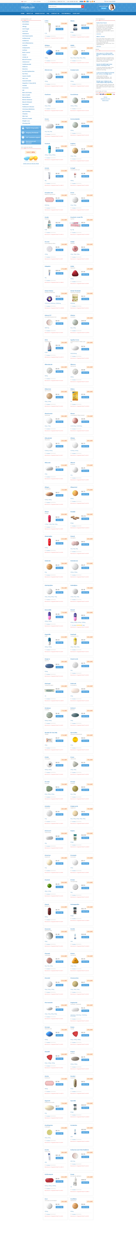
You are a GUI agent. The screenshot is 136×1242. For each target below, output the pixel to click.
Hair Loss (25, 78)
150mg (72, 1064)
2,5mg (50, 524)
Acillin (46, 636)
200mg (75, 105)
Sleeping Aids (26, 123)
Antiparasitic (26, 47)
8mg (51, 131)
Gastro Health (26, 76)
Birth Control (26, 52)
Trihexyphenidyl (73, 881)
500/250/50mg (73, 353)
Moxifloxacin (47, 1077)
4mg (48, 131)
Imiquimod (72, 390)
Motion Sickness (27, 99)
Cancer (24, 54)
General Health (26, 80)
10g (73, 229)
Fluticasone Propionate (75, 292)
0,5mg (71, 1088)
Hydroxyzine (73, 955)
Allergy (24, 26)
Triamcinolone (48, 832)
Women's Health (27, 118)
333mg (72, 81)
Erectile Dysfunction (28, 71)
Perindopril (47, 120)
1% (45, 696)
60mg (46, 794)
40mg (46, 891)
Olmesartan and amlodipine (51, 1200)
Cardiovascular (26, 64)
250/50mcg (52, 303)
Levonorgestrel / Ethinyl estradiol (77, 415)
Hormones (25, 87)
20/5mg (46, 1211)
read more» (98, 33)
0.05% (46, 352)
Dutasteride (72, 1077)
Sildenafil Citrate (48, 47)
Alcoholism (25, 24)
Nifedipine (72, 243)
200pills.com (28, 7)
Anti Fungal (25, 28)
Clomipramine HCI (74, 636)
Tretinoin (46, 22)
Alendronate (47, 415)
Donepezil (72, 783)
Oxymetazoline (48, 341)
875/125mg (72, 1016)
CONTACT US (55, 13)
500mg (50, 621)
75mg (55, 596)
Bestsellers (25, 21)
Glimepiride (72, 538)
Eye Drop (25, 73)
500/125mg (78, 1015)
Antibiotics (25, 40)
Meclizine (72, 709)
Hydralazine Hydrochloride (76, 734)
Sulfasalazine (73, 1200)
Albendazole (73, 366)
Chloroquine (47, 758)
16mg (51, 966)
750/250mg (84, 1015)
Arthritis (24, 45)
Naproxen (47, 660)
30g (45, 180)
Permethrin (47, 169)
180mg (50, 499)
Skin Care (25, 116)
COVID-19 (25, 57)
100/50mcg (47, 303)
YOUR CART (76, 13)
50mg (49, 105)
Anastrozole (47, 807)
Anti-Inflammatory (27, 43)
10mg (74, 57)
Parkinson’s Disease (28, 106)
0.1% (46, 33)
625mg (79, 622)
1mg (71, 548)
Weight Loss (26, 121)
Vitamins (25, 113)
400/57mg (47, 327)
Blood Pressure (26, 59)
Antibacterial (26, 38)
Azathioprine (47, 1127)
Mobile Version (105, 100)
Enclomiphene (73, 685)
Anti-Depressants (27, 36)
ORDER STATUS (40, 13)
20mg (81, 57)
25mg (46, 105)
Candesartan (47, 955)
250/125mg (72, 1015)
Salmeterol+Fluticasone (50, 292)
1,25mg (46, 524)
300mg (72, 180)
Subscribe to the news (105, 98)
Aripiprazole (73, 47)
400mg (50, 155)
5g (71, 229)
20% (46, 1162)
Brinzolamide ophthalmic (75, 1176)
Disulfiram (47, 709)
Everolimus (72, 317)
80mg (55, 1014)
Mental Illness (26, 97)
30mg (84, 57)
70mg (49, 426)
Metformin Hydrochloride (50, 194)
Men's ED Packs (27, 92)
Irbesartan (72, 1053)
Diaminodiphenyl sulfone (50, 243)
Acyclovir (72, 218)
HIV (23, 90)
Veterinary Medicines (28, 109)
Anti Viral (25, 31)
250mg (46, 81)
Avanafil (72, 1028)
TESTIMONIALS (66, 13)
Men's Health (26, 95)
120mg (46, 499)
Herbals (24, 85)
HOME (22, 13)
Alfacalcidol (47, 439)
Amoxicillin (72, 611)
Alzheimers (25, 33)
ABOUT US (30, 13)
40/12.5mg (72, 1161)
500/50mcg (58, 303)
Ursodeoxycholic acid (75, 169)
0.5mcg (50, 450)
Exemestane (73, 857)
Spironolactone (48, 390)
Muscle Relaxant (27, 102)
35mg (46, 426)
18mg (75, 989)
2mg (46, 131)
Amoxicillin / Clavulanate (75, 1004)
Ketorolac (47, 218)
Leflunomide (73, 758)
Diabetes (25, 66)
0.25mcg (46, 450)
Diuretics (25, 69)
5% (71, 401)
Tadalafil (46, 734)
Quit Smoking (26, 111)
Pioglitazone (73, 194)
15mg (77, 57)
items (110, 1)
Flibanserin (72, 268)
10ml (71, 941)
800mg (53, 155)
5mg (71, 57)
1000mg (83, 622)
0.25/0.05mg (79, 426)
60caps (72, 32)
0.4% (46, 229)
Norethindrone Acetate (49, 1102)
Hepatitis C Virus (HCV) (29, 83)
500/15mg (47, 205)
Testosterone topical (49, 685)
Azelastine (72, 930)
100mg (46, 57)
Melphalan (72, 464)
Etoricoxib (47, 783)
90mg (49, 794)
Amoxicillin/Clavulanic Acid (50, 317)
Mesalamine (47, 906)
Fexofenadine (48, 488)
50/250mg (72, 303)
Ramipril (46, 513)
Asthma (24, 50)
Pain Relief (25, 104)
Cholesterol (25, 62)
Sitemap (105, 97)
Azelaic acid (47, 1151)
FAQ (48, 13)
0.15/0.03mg (73, 426)
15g (45, 277)
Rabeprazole (73, 145)
